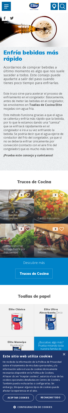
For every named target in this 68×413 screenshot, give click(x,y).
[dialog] (34, 382)
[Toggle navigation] (6, 6)
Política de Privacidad (50, 361)
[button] (34, 407)
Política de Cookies (43, 372)
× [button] (64, 354)
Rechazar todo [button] (50, 397)
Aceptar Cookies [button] (18, 397)
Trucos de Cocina (34, 273)
